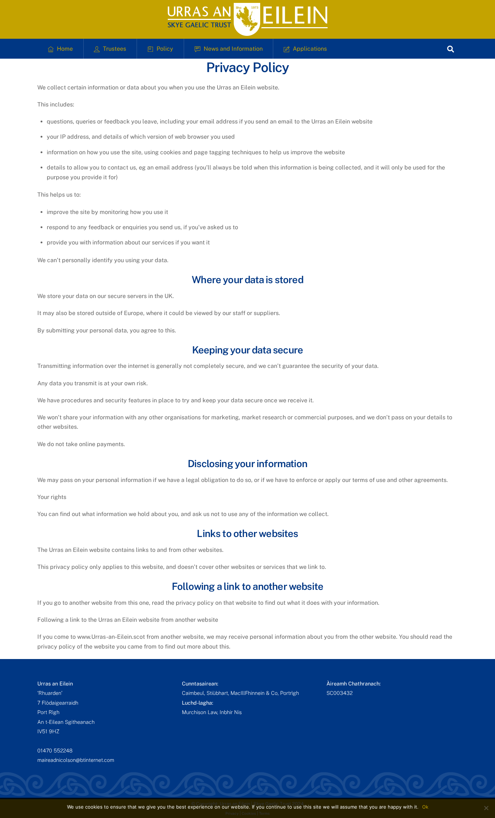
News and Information (232, 48)
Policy (164, 48)
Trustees (113, 48)
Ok (425, 807)
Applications (309, 48)
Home (64, 48)
